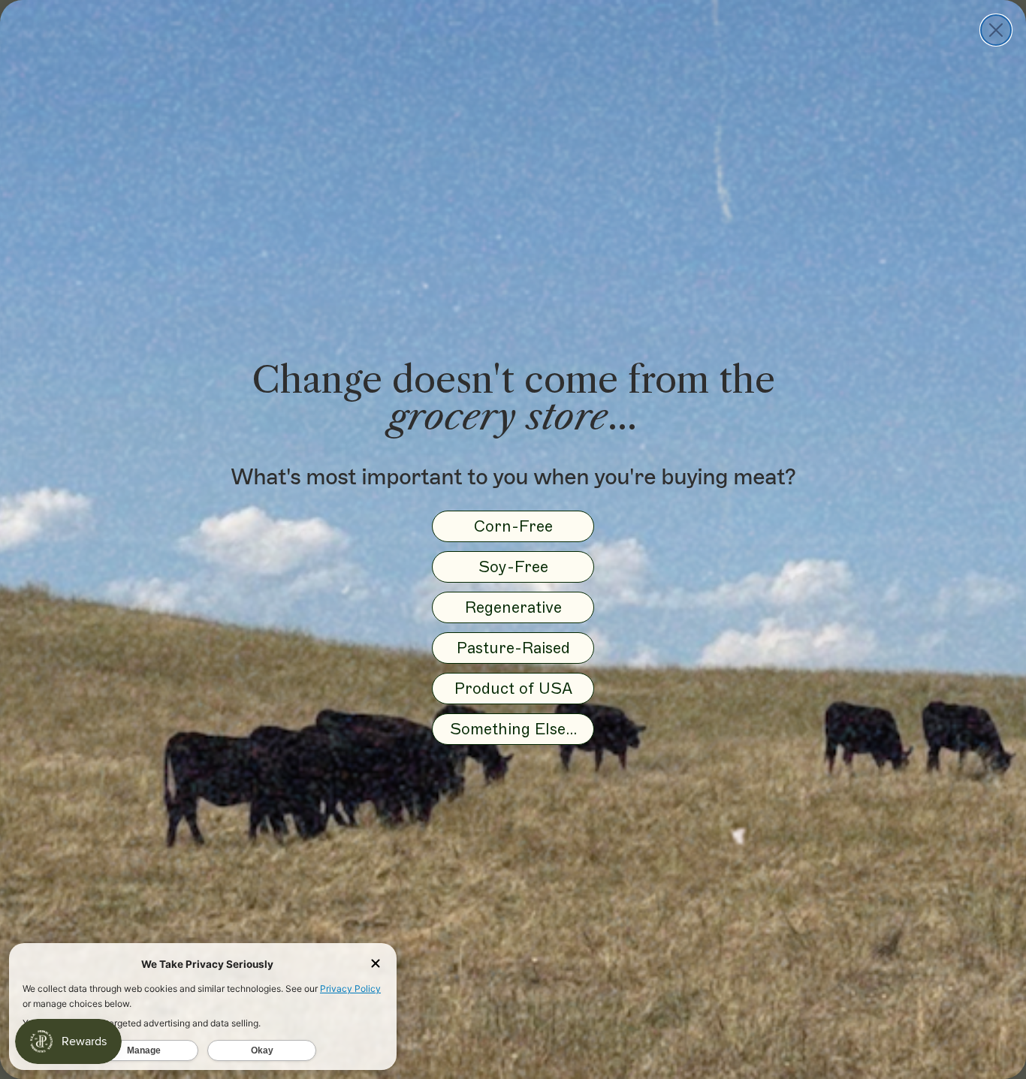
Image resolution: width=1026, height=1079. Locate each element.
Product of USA (513, 688)
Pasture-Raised (513, 647)
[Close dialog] (996, 30)
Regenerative (513, 607)
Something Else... (513, 728)
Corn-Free (513, 526)
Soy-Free (513, 566)
